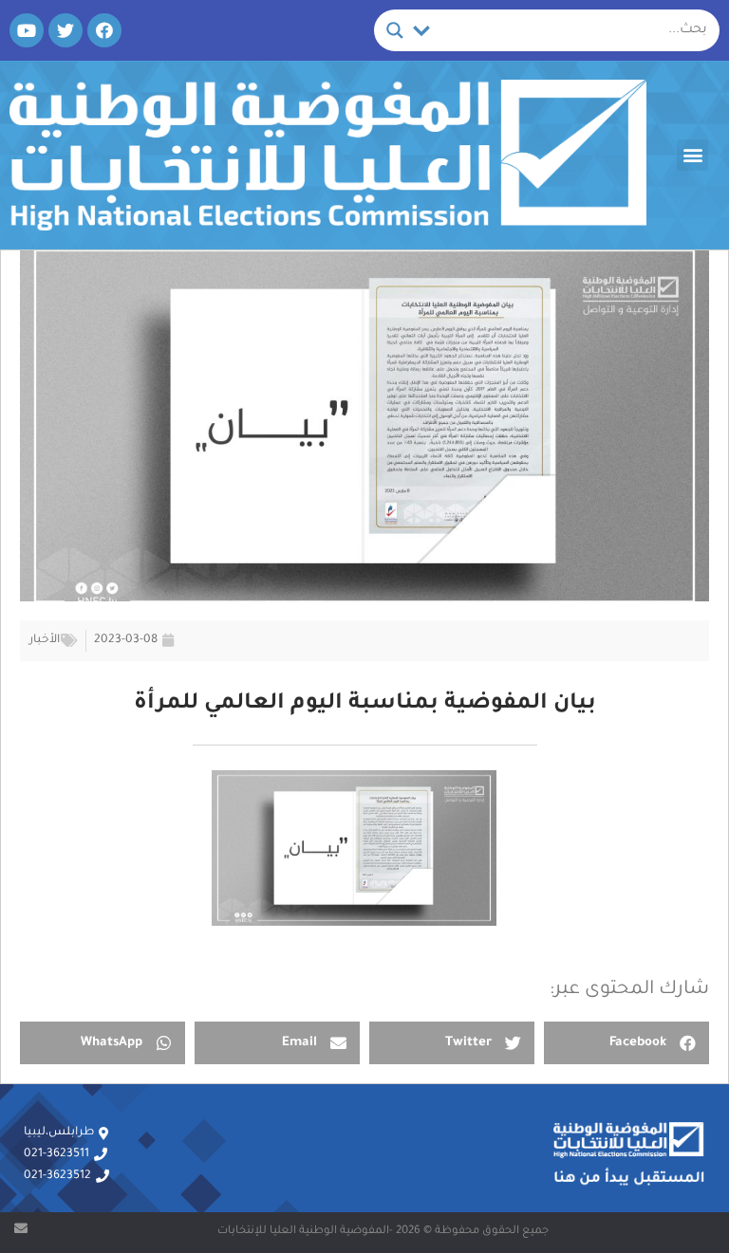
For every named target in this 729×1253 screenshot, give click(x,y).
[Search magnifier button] (395, 30)
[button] (692, 155)
